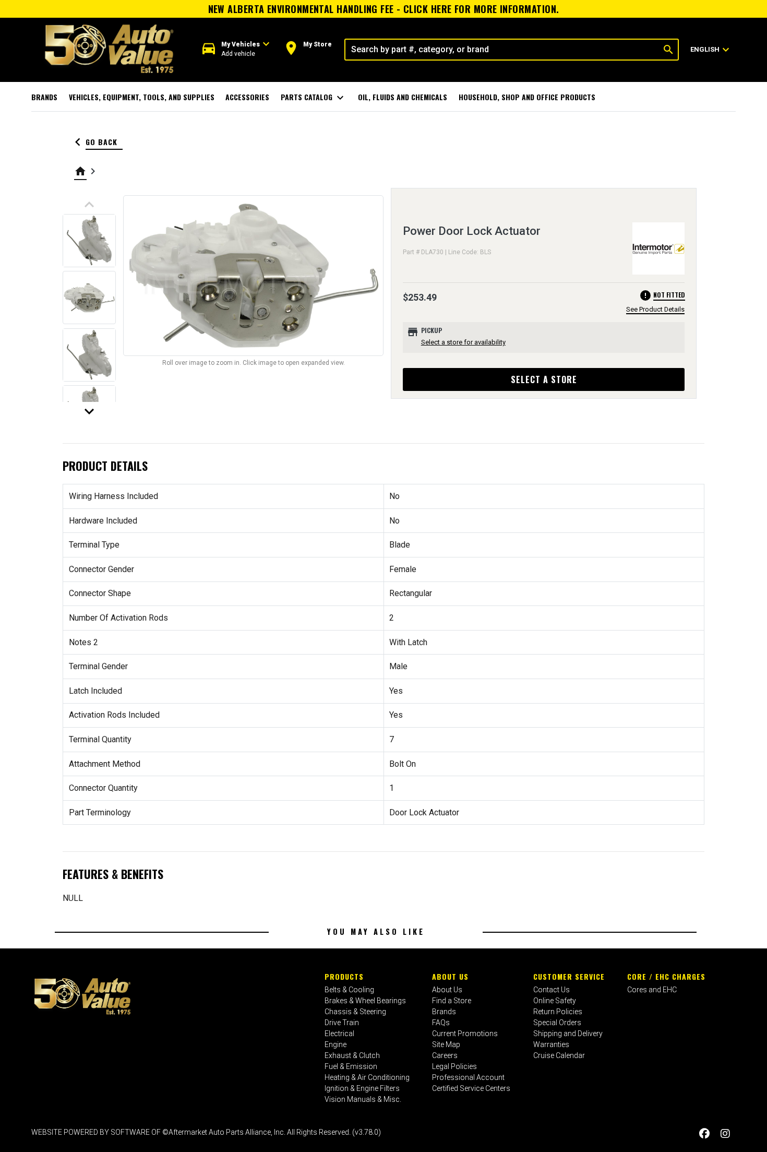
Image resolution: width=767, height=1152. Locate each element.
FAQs (441, 1022)
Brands (44, 96)
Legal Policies (454, 1066)
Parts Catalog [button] (314, 97)
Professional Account (468, 1077)
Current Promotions (465, 1033)
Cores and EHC (652, 989)
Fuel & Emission (351, 1066)
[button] (236, 49)
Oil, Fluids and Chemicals (402, 96)
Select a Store (544, 379)
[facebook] (704, 1133)
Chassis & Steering (355, 1011)
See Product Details (655, 309)
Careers (445, 1055)
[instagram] (725, 1133)
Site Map (446, 1044)
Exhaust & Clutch (352, 1055)
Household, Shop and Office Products (527, 96)
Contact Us (551, 989)
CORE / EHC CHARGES (666, 976)
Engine (335, 1044)
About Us (450, 976)
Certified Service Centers (471, 1088)
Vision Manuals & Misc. (363, 1099)
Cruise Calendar (559, 1055)
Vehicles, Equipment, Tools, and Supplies (141, 96)
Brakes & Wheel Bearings (365, 1000)
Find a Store (451, 1000)
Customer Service (569, 976)
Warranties (551, 1044)
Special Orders (557, 1022)
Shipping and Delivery (568, 1033)
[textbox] (502, 50)
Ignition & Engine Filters (362, 1088)
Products (344, 976)
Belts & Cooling (349, 989)
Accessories (247, 96)
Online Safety (554, 1000)
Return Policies (557, 1011)
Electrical (339, 1033)
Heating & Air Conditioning (367, 1077)
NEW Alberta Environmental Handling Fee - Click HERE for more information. (383, 9)
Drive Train (342, 1022)
